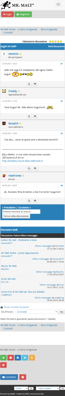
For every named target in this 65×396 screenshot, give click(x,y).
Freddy (12, 91)
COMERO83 (6, 295)
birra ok (4, 282)
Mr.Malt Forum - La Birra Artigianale (18, 29)
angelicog (59, 298)
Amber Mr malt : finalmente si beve (19, 240)
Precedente (10, 207)
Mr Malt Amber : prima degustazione (19, 253)
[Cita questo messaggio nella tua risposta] (35, 84)
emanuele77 (6, 243)
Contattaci (10, 377)
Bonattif (13, 123)
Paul (62, 285)
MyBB (12, 394)
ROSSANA (59, 246)
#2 (62, 101)
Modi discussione (56, 46)
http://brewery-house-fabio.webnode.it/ (22, 161)
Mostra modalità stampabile (16, 307)
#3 (62, 133)
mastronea (14, 175)
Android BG (39, 394)
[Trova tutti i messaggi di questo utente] (29, 84)
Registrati (24, 14)
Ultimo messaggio (43, 246)
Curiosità (8, 32)
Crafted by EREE (22, 394)
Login (8, 14)
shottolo (13, 53)
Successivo (23, 207)
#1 (62, 64)
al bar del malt (8, 279)
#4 (62, 185)
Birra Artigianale (49, 29)
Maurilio (5, 269)
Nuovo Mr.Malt (9, 266)
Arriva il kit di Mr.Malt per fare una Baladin (22, 291)
